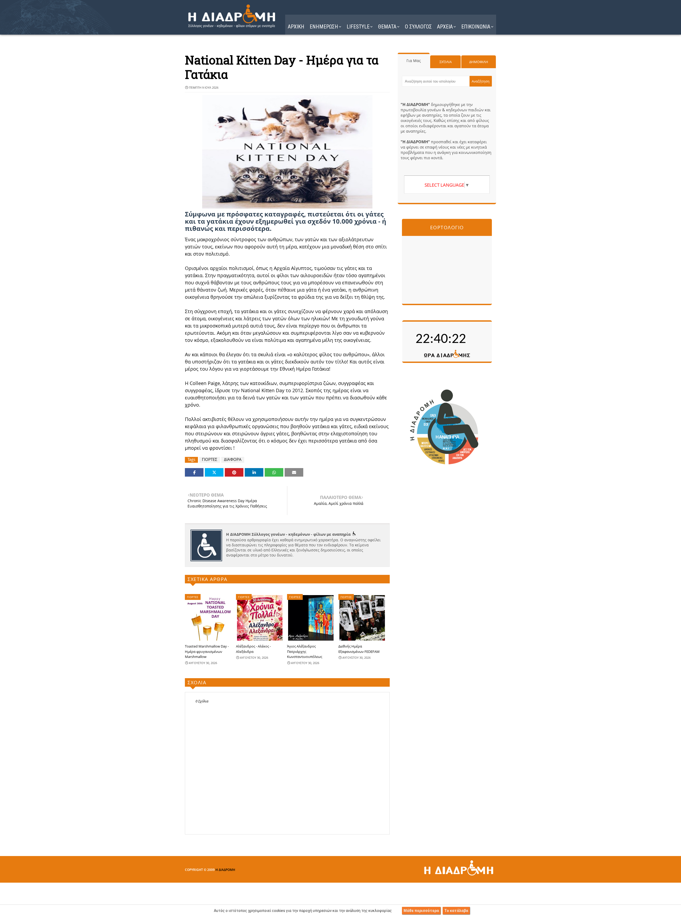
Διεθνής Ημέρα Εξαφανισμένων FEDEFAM (359, 649)
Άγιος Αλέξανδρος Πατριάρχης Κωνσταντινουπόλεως (304, 651)
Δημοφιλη (478, 61)
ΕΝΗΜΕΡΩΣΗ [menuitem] (324, 26)
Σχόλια (445, 61)
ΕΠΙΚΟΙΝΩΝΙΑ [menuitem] (475, 26)
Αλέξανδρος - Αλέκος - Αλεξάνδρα (253, 649)
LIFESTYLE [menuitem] (358, 26)
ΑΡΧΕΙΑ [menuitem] (445, 26)
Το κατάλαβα (456, 910)
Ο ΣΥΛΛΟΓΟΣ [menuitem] (418, 26)
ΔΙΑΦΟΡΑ (233, 459)
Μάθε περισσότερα (421, 910)
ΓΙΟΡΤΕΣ (209, 459)
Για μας (413, 60)
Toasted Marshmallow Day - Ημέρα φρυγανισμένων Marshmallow (207, 651)
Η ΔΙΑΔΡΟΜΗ (225, 869)
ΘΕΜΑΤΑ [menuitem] (387, 26)
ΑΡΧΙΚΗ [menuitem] (296, 26)
